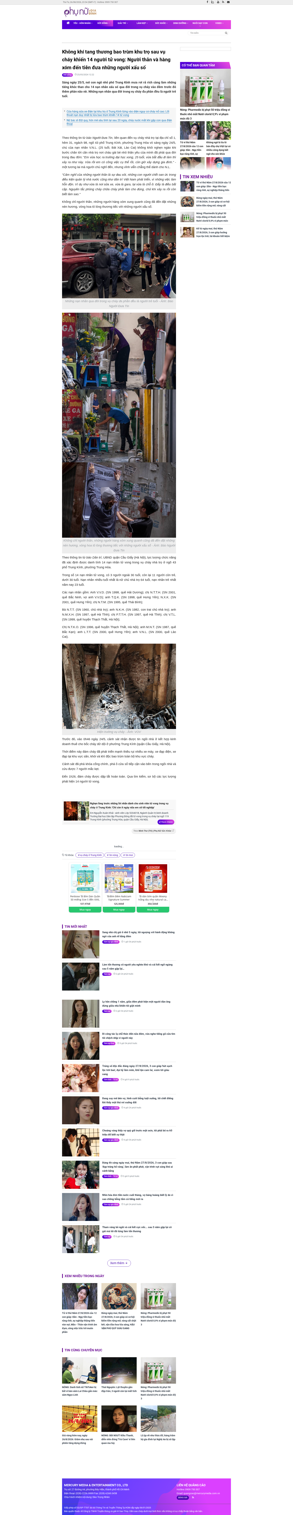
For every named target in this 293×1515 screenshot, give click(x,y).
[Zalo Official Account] (213, 2)
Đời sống (102, 23)
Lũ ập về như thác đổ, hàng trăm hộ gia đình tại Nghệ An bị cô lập (158, 1437)
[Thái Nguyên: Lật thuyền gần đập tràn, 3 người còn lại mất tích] (119, 1370)
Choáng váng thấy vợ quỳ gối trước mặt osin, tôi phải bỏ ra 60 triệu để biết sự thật (137, 1132)
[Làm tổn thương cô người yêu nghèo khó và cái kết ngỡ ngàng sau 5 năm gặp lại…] (80, 977)
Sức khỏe (160, 23)
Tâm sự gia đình (111, 942)
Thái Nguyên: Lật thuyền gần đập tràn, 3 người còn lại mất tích (119, 1389)
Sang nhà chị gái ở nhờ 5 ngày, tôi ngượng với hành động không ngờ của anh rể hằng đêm (138, 934)
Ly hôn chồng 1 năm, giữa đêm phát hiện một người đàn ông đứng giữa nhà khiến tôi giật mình (136, 1003)
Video (218, 23)
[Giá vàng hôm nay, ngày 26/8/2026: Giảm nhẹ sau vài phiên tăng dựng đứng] (79, 1418)
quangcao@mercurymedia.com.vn (201, 1493)
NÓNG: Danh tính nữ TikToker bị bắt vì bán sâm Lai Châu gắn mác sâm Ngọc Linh (79, 1391)
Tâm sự (107, 974)
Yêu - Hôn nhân (82, 23)
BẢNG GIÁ (182, 1497)
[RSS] (224, 2)
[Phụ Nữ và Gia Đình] (81, 12)
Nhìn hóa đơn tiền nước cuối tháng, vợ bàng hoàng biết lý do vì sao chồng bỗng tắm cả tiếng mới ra (137, 1197)
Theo (152, 831)
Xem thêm (167, 822)
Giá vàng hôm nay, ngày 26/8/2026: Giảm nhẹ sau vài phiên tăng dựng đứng (77, 1439)
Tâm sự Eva (109, 1043)
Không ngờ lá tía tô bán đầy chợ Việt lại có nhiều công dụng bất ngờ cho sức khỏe (218, 148)
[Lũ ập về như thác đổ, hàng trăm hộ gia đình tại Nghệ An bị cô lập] (158, 1418)
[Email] (229, 2)
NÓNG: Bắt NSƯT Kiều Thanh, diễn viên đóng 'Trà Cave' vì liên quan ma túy (118, 1439)
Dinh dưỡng (180, 23)
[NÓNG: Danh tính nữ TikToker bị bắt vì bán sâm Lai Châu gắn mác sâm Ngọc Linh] (79, 1370)
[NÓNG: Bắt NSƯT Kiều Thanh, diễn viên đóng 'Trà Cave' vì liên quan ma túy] (119, 1418)
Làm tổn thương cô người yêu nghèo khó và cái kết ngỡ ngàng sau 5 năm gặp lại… (137, 966)
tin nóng (113, 855)
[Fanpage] (208, 2)
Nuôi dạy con (200, 23)
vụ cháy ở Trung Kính (91, 855)
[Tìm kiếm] (226, 32)
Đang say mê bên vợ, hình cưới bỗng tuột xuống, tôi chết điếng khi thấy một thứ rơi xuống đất (137, 1100)
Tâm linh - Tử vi (111, 1079)
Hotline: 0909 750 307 (107, 2)
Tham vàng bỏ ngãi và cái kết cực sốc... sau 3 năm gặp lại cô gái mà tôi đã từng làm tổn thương (137, 1229)
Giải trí (122, 23)
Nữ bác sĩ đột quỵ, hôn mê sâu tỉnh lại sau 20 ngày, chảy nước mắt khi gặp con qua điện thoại (119, 122)
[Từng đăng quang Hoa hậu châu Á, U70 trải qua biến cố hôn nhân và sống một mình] (218, 166)
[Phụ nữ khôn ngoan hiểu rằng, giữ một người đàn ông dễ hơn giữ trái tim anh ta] (192, 166)
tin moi (129, 855)
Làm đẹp (141, 23)
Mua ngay (85, 909)
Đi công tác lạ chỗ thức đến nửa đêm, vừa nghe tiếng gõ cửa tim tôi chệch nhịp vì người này (138, 1035)
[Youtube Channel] (219, 2)
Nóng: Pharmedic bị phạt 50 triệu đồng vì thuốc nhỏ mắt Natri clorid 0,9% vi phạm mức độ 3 (158, 1319)
